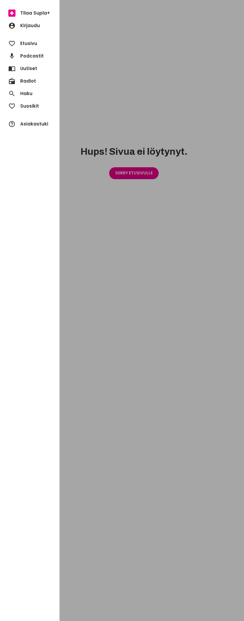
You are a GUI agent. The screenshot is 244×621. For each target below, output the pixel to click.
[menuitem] (30, 13)
